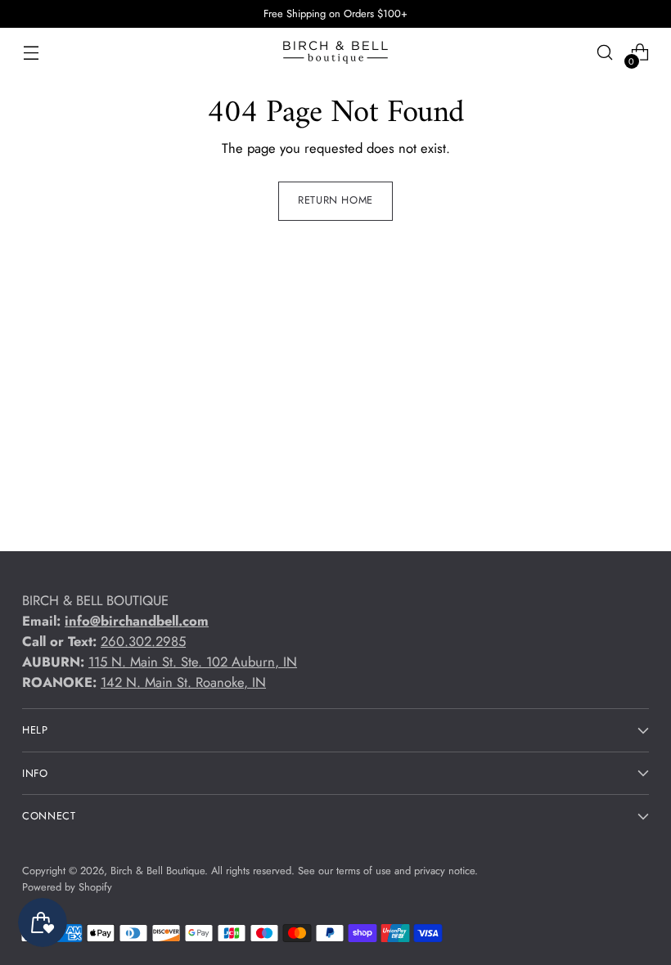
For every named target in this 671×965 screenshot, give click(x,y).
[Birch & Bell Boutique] (335, 52)
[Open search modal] (605, 53)
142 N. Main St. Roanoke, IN (183, 682)
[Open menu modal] (30, 53)
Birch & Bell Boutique (157, 870)
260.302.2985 (143, 641)
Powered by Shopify (67, 887)
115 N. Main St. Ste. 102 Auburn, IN (192, 661)
